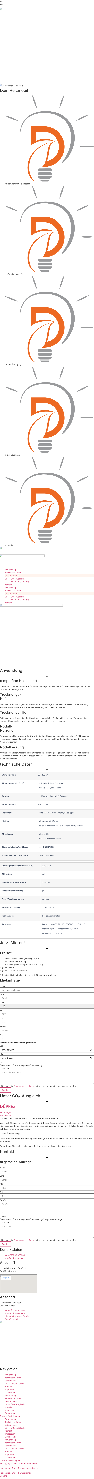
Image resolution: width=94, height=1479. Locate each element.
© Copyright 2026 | (18, 1463)
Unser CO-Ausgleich (14, 579)
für (1, 1063)
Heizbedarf (7, 1065)
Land (2, 1002)
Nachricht (4, 1068)
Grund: (3, 1216)
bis (1, 1054)
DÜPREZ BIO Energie (19, 581)
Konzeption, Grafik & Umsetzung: (19, 1468)
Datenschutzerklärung (24, 1086)
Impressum (10, 1389)
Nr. (1, 1035)
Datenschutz (11, 1392)
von (1, 1046)
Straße (3, 1027)
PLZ (2, 1010)
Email (2, 994)
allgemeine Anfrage (53, 1219)
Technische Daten (13, 572)
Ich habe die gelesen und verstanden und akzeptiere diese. (39, 1086)
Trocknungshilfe (22, 1065)
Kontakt (8, 584)
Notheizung (37, 1065)
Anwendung (10, 569)
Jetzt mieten (12, 575)
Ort (1, 1018)
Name (2, 986)
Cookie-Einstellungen (10, 1416)
